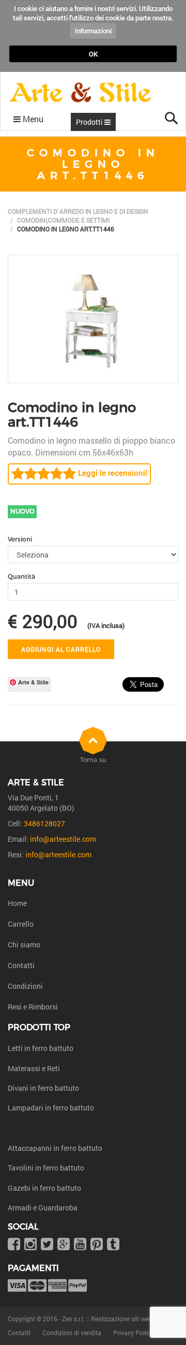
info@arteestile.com (63, 839)
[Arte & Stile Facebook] (14, 1245)
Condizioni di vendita (71, 1332)
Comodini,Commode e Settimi (63, 220)
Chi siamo (24, 944)
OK (93, 54)
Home (17, 903)
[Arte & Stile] (80, 92)
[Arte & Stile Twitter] (47, 1245)
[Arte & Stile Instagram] (30, 1245)
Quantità (21, 576)
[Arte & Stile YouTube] (80, 1245)
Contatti (21, 965)
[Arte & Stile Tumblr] (113, 1245)
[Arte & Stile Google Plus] (63, 1245)
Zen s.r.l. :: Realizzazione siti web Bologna (120, 1318)
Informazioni (93, 30)
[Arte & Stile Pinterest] (96, 1245)
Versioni (20, 539)
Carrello (21, 924)
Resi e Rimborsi (33, 1007)
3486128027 (44, 823)
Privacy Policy (132, 1332)
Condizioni (25, 986)
